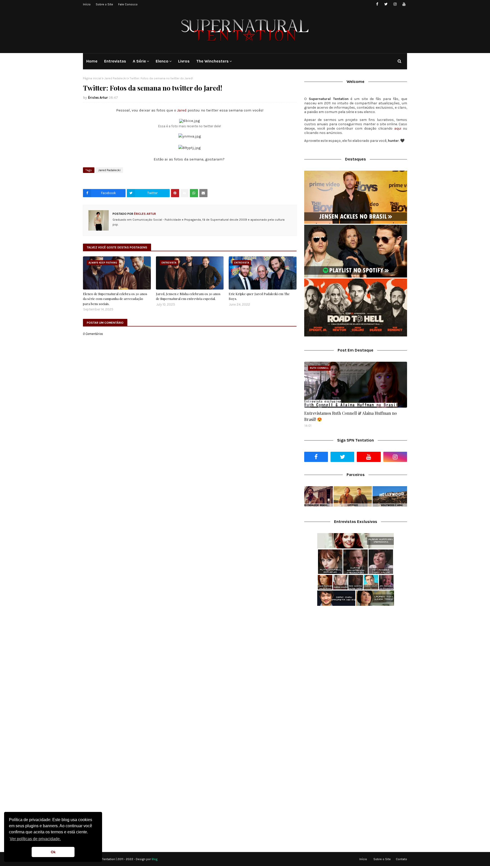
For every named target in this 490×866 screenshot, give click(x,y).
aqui (397, 128)
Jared (182, 110)
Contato (401, 859)
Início (87, 4)
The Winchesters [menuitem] (212, 61)
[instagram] (395, 4)
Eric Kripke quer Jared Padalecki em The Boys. (259, 296)
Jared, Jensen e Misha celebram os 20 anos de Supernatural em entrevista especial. (188, 296)
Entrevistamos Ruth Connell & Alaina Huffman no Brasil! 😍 (350, 416)
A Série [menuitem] (139, 61)
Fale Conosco (128, 4)
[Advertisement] (355, 650)
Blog (154, 859)
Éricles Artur (98, 97)
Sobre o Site (104, 4)
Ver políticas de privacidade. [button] (35, 839)
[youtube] (404, 4)
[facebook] (377, 4)
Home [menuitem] (91, 61)
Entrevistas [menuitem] (115, 61)
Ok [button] (53, 852)
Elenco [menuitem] (162, 61)
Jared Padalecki (115, 78)
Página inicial (92, 78)
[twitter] (386, 4)
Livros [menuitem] (184, 61)
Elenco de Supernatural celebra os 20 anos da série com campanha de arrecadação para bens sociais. (115, 299)
